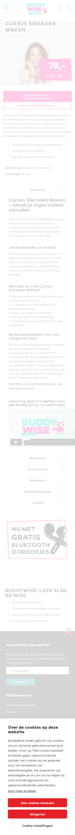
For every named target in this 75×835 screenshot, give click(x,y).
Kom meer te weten (22, 791)
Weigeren (37, 814)
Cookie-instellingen (37, 825)
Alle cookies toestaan (37, 803)
